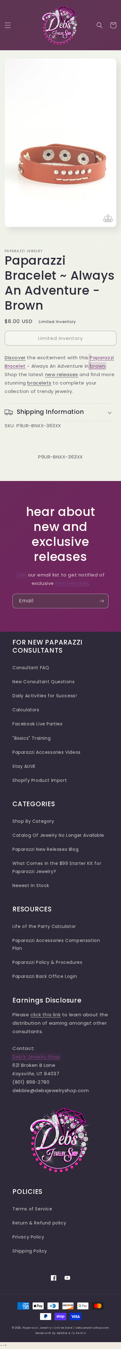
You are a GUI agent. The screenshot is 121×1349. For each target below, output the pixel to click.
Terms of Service (32, 1209)
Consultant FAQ (30, 668)
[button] (8, 25)
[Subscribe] (101, 601)
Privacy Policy (28, 1237)
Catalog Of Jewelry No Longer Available (58, 835)
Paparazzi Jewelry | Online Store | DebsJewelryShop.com (65, 1328)
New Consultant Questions (43, 682)
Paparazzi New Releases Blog (45, 849)
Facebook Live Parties (37, 724)
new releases (61, 374)
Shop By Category (33, 821)
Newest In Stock (30, 885)
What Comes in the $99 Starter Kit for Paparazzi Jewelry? (56, 867)
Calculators (25, 710)
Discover (15, 357)
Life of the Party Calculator (44, 926)
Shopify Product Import (39, 780)
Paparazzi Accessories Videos (46, 752)
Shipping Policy (29, 1251)
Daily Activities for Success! (44, 696)
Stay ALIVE (24, 766)
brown (97, 366)
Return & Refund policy (39, 1223)
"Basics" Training (31, 738)
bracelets (39, 383)
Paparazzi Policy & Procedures (47, 962)
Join (21, 574)
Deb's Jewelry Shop (36, 1056)
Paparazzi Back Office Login (44, 976)
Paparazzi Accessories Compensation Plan (56, 944)
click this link (45, 1014)
